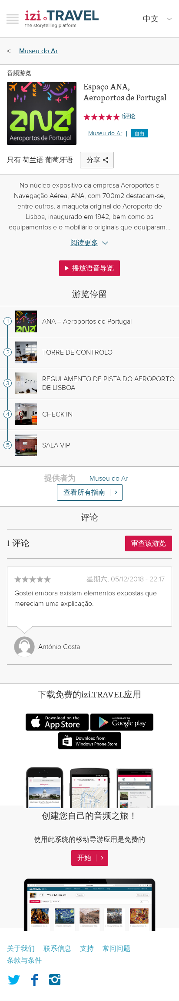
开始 (84, 858)
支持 (87, 948)
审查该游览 (148, 543)
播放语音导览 (93, 268)
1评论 (129, 116)
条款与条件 (24, 960)
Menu (12, 19)
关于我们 (21, 948)
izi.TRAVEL (62, 19)
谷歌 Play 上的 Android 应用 (121, 722)
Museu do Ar (38, 51)
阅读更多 (84, 243)
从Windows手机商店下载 (89, 740)
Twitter (14, 978)
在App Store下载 (57, 722)
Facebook (34, 978)
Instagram (55, 978)
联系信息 (57, 948)
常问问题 (116, 948)
